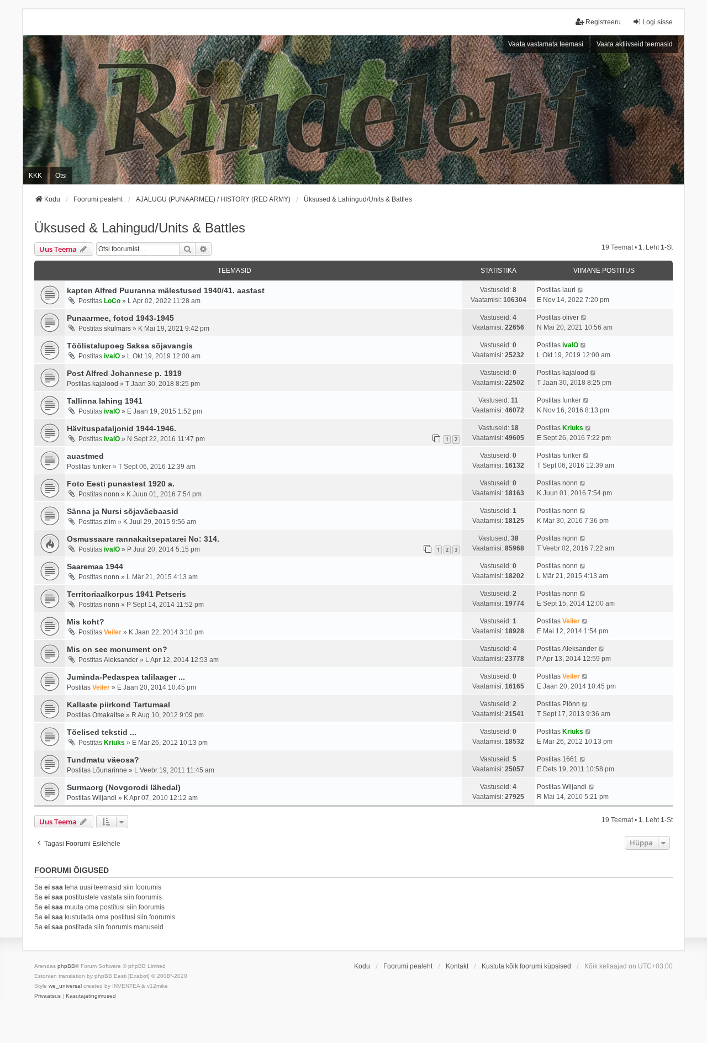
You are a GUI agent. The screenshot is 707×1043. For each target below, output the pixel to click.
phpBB (66, 966)
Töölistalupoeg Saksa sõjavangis (130, 345)
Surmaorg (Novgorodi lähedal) (124, 787)
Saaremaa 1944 (95, 566)
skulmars (117, 328)
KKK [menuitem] (35, 175)
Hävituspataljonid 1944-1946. (121, 428)
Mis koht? (85, 621)
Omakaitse (108, 715)
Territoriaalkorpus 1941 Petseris (126, 594)
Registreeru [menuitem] (603, 22)
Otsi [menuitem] (61, 175)
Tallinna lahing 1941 (105, 400)
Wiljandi (104, 798)
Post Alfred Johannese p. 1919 (124, 373)
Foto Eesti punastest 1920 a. (121, 483)
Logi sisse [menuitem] (657, 22)
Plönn (571, 704)
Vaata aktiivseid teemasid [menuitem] (635, 44)
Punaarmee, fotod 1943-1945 (120, 318)
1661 (570, 759)
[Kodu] (353, 110)
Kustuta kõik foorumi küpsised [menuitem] (526, 966)
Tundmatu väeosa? (103, 759)
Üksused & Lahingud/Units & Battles (139, 227)
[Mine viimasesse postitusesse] (580, 290)
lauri (569, 290)
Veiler (113, 632)
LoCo (112, 301)
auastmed (85, 456)
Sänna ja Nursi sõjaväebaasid (122, 511)
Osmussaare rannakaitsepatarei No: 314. (143, 538)
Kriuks (572, 428)
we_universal (65, 986)
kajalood (105, 384)
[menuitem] (47, 996)
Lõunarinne (109, 770)
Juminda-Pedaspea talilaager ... (126, 677)
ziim (110, 522)
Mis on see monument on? (117, 649)
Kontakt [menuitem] (457, 966)
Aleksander (121, 660)
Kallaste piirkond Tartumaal (118, 704)
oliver (570, 317)
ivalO (112, 356)
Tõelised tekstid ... (101, 732)
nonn (111, 494)
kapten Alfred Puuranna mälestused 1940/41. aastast (166, 290)
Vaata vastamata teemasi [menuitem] (545, 44)
